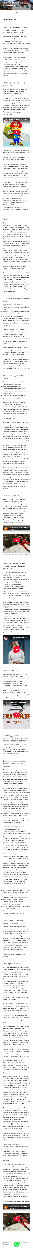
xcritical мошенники (9, 1149)
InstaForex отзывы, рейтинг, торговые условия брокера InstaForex (14, 566)
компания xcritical (8, 508)
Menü (17, 12)
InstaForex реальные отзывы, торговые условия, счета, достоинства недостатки (15, 30)
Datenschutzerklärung (9, 1242)
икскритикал (7, 1020)
